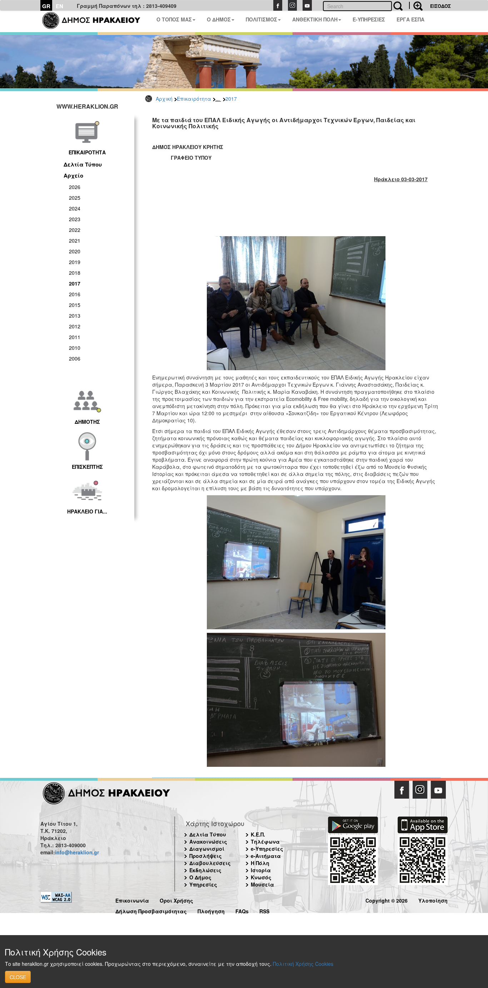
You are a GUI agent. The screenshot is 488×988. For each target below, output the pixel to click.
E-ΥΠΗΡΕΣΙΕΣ (369, 19)
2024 (74, 208)
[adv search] (416, 5)
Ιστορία (261, 870)
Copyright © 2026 (386, 899)
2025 (74, 197)
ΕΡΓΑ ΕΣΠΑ (410, 19)
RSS (264, 910)
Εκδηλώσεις (205, 870)
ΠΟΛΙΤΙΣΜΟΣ (261, 19)
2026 (74, 186)
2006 (74, 358)
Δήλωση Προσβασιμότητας (151, 910)
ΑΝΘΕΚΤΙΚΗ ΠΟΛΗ (315, 19)
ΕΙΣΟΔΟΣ (440, 6)
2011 (74, 337)
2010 (74, 347)
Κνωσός (261, 877)
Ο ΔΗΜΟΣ (219, 19)
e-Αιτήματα (266, 855)
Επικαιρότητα (194, 98)
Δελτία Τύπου (83, 164)
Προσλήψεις (205, 855)
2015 (74, 304)
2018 (74, 272)
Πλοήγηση (211, 910)
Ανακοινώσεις (208, 841)
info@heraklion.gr (77, 852)
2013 (74, 315)
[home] (95, 21)
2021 (74, 240)
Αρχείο (73, 175)
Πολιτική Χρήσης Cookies (303, 963)
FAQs (242, 910)
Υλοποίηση (433, 899)
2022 (74, 229)
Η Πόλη (260, 863)
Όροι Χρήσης (176, 899)
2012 (74, 326)
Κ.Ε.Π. (258, 834)
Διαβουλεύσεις (210, 863)
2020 (74, 251)
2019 (74, 261)
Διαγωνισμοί (206, 848)
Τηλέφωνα (265, 841)
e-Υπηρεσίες (267, 848)
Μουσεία (262, 884)
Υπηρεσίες (203, 884)
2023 (74, 219)
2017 (231, 98)
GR (46, 6)
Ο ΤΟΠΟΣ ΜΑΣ (174, 19)
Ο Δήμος (200, 877)
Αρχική (164, 98)
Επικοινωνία (132, 899)
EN (59, 6)
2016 (74, 294)
